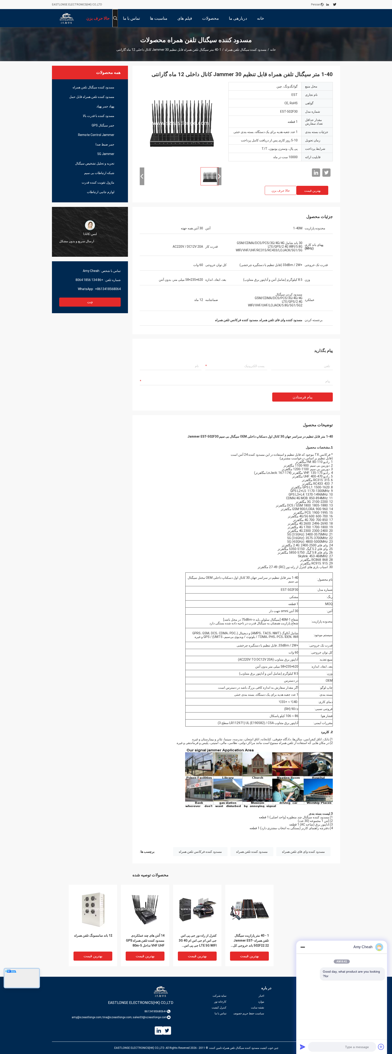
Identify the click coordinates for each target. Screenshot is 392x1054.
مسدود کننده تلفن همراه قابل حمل (91, 97)
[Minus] (302, 947)
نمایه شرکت (219, 995)
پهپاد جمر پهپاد (105, 106)
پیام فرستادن (302, 397)
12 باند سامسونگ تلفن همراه (93, 935)
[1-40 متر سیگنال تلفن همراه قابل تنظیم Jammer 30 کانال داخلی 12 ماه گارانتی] (180, 123)
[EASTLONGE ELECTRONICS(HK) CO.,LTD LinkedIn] (327, 4)
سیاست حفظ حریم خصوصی (249, 1013)
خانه (273, 49)
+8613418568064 (108, 289)
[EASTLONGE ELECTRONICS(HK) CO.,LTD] (66, 18)
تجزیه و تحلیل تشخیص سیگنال (94, 163)
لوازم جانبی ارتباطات (100, 192)
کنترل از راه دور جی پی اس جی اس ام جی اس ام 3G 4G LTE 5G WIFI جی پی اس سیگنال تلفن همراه (198, 941)
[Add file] (381, 1047)
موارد (261, 1001)
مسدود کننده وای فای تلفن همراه (303, 851)
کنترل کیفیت (219, 1007)
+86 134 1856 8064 (89, 280)
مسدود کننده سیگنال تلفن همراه (246, 49)
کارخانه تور (220, 1001)
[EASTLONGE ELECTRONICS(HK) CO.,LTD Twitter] (334, 4)
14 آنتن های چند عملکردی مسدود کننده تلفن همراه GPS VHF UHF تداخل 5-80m (145, 940)
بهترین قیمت (312, 190)
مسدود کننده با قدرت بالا (98, 116)
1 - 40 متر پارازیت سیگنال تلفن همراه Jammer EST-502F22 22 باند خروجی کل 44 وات (251, 941)
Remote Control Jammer (96, 135)
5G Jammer (105, 154)
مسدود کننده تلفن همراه (252, 851)
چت (90, 302)
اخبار (261, 995)
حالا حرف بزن (281, 190)
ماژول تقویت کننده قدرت (98, 182)
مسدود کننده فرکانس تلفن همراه (200, 851)
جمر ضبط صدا (105, 144)
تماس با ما (220, 1013)
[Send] (302, 1047)
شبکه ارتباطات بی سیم (99, 173)
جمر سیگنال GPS (103, 125)
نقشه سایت (257, 1007)
